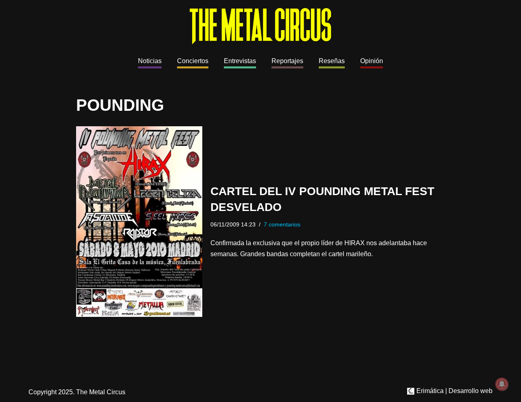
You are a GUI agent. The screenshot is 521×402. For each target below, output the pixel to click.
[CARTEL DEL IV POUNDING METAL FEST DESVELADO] (139, 221)
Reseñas (332, 60)
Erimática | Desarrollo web (454, 390)
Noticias (150, 60)
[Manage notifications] (501, 384)
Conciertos (192, 60)
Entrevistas (240, 60)
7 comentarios (282, 224)
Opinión (371, 60)
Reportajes (287, 60)
